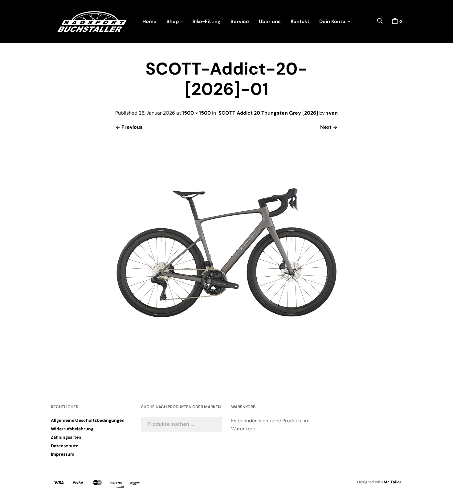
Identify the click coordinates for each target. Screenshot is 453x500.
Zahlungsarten (66, 437)
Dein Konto (332, 21)
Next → (328, 127)
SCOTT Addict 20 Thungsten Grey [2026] (268, 113)
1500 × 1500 (196, 113)
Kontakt (300, 21)
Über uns (270, 21)
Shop (172, 21)
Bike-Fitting (206, 21)
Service (240, 21)
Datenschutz (64, 446)
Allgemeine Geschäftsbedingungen (87, 420)
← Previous (129, 127)
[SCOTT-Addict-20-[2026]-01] (226, 366)
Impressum (62, 454)
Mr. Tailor (392, 482)
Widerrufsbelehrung (72, 429)
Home (149, 21)
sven (332, 113)
